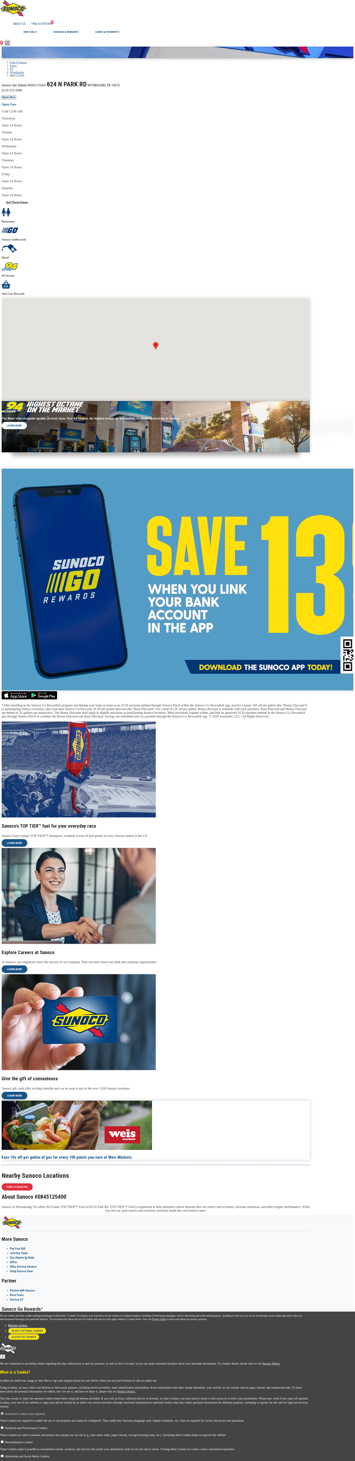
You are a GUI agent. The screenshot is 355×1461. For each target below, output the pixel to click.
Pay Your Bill (17, 1248)
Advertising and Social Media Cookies (27, 1456)
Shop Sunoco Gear (21, 1271)
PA (11, 69)
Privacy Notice (159, 1319)
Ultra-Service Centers (23, 1266)
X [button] (2, 1356)
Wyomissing (17, 72)
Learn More (14, 425)
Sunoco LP (16, 1299)
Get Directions (17, 202)
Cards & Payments (107, 31)
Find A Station (18, 62)
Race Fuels (17, 1295)
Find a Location (17, 1186)
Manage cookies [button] (18, 1325)
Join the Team (19, 1253)
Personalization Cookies (19, 1442)
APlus (13, 1262)
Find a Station (41, 24)
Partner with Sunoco (22, 1290)
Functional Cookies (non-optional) (25, 1413)
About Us (19, 24)
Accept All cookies (24, 1337)
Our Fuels (30, 31)
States (13, 65)
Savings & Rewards (65, 31)
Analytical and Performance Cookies (26, 1428)
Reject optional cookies (27, 1330)
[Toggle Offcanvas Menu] (7, 43)
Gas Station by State (22, 1257)
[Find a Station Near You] (1, 44)
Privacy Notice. (271, 1363)
